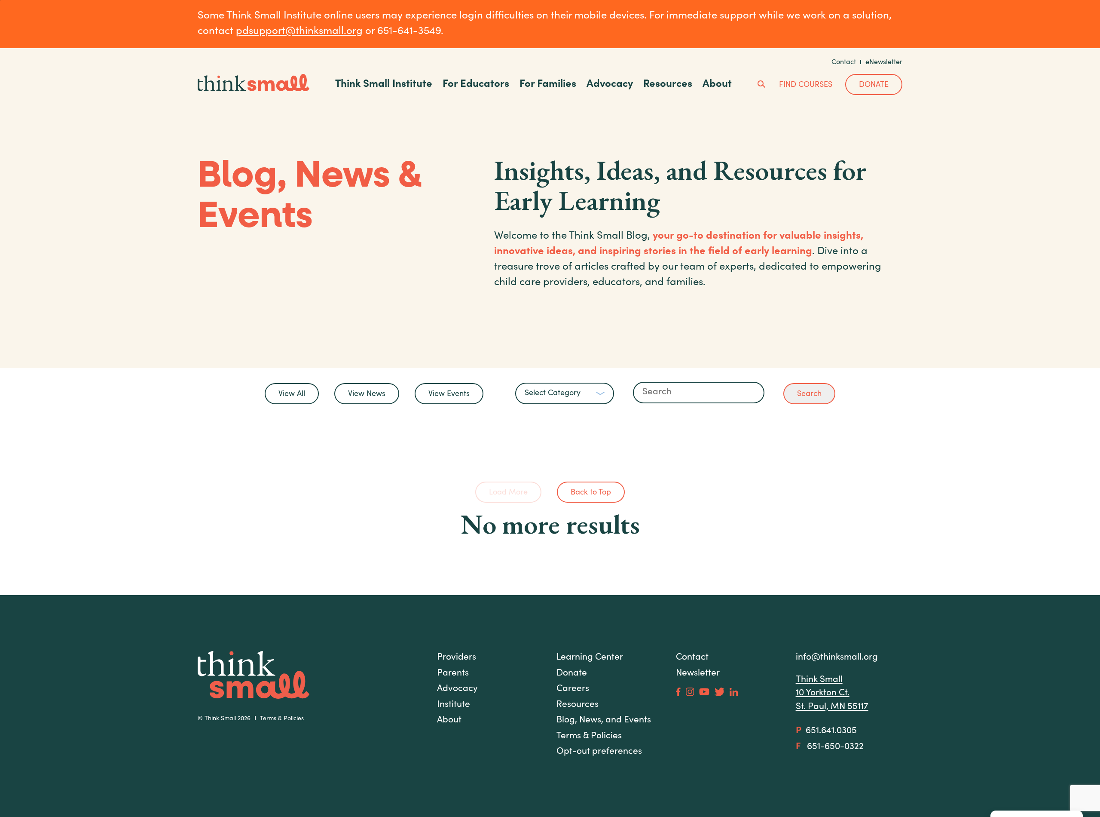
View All (291, 394)
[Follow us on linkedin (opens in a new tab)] (734, 692)
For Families (547, 85)
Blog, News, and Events (603, 720)
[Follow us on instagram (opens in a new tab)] (690, 692)
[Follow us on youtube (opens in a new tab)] (704, 691)
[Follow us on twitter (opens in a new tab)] (719, 692)
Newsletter (698, 673)
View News (366, 394)
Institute (453, 705)
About (717, 85)
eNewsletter (883, 62)
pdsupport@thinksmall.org (299, 32)
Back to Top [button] (591, 493)
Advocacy (610, 85)
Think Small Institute (383, 85)
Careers (572, 689)
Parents (453, 673)
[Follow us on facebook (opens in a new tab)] (678, 692)
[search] (762, 85)
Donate (874, 85)
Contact (843, 62)
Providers (456, 657)
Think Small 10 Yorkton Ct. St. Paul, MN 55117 (832, 694)
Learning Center (589, 657)
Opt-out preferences (599, 751)
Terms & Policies (282, 719)
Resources (667, 85)
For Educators (476, 85)
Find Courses (805, 85)
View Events (449, 394)
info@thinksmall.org (837, 657)
